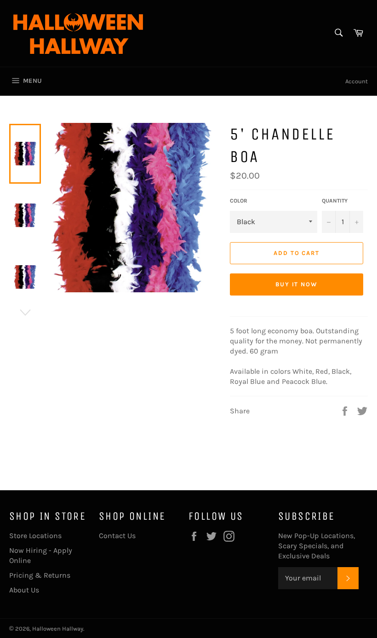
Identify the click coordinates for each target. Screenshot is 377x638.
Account (356, 81)
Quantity (335, 200)
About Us (24, 590)
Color (238, 200)
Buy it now (296, 284)
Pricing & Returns (39, 575)
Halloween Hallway (57, 628)
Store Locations (35, 535)
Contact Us (117, 535)
